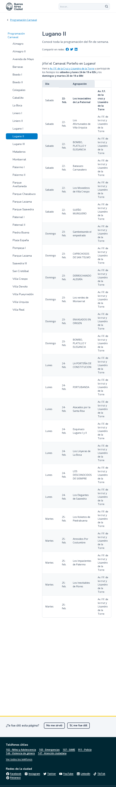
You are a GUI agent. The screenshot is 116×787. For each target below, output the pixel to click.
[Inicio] (14, 6)
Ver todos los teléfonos (19, 759)
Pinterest (15, 777)
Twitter (51, 773)
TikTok (101, 773)
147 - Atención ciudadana (52, 753)
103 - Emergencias (49, 749)
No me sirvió (54, 725)
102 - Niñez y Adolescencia (21, 749)
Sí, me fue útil (78, 725)
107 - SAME (69, 749)
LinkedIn (85, 773)
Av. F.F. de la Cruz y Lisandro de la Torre (72, 68)
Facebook (15, 773)
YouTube (68, 773)
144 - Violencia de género (20, 753)
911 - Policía (85, 749)
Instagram (34, 773)
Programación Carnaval (23, 20)
